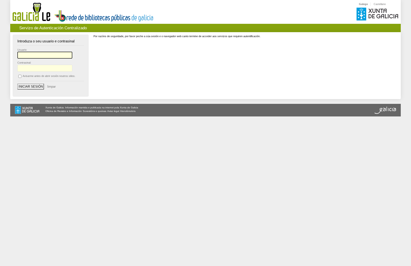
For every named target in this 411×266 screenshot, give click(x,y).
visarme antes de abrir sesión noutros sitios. (49, 76)
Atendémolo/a (128, 111)
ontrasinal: (24, 62)
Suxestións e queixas (94, 111)
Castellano (380, 4)
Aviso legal (113, 111)
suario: (22, 49)
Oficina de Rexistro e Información (63, 111)
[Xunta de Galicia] (27, 110)
